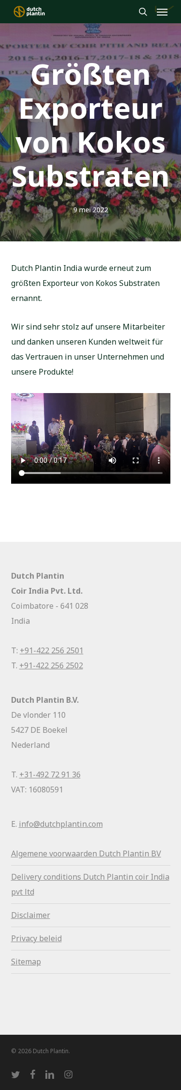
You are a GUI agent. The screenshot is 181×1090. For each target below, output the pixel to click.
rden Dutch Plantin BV (120, 853)
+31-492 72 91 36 (50, 774)
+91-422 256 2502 (51, 665)
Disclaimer (30, 915)
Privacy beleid (36, 938)
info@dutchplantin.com (61, 824)
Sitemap (26, 961)
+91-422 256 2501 (52, 650)
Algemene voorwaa (45, 853)
